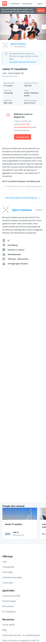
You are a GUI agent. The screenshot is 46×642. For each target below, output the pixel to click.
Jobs (4, 561)
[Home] (4, 3)
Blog (4, 629)
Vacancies (15, 3)
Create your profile (11, 595)
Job (4, 73)
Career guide (8, 624)
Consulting (8, 93)
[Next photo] (41, 27)
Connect (39, 210)
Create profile (22, 137)
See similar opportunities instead (22, 62)
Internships (7, 572)
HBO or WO (8, 103)
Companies (27, 3)
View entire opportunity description (21, 197)
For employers (9, 611)
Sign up (41, 10)
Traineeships (8, 566)
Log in (39, 3)
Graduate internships (12, 577)
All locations (8, 606)
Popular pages (9, 600)
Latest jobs (7, 582)
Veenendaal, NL (16, 73)
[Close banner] (40, 112)
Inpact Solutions (18, 44)
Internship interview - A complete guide (21, 635)
